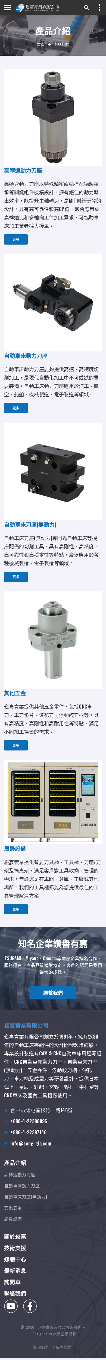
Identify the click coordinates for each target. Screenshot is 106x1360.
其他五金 (13, 1207)
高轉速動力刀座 (19, 1174)
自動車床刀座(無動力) (25, 1196)
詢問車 (12, 1282)
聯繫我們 (53, 992)
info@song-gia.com (30, 1143)
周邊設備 (13, 1219)
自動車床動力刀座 (22, 1185)
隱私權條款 (61, 1347)
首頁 (41, 44)
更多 (16, 239)
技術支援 (15, 1248)
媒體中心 (15, 1259)
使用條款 (40, 1347)
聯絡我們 (15, 1293)
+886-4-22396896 (28, 1121)
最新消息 (15, 1270)
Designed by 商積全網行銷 (54, 1333)
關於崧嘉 (15, 1236)
